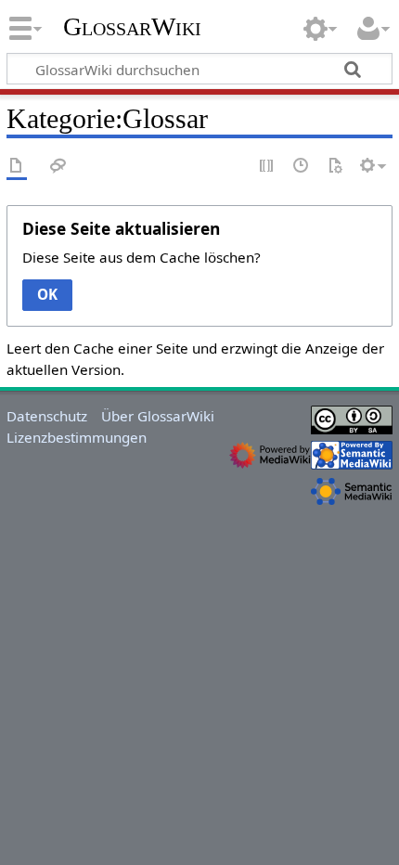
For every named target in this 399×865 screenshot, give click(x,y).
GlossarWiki (132, 27)
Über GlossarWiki (157, 416)
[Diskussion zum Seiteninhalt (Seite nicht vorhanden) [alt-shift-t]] (58, 166)
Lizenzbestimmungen (76, 437)
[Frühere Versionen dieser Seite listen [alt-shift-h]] (301, 166)
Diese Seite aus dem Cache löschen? (141, 257)
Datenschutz (46, 416)
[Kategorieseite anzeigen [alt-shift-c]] (16, 166)
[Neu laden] (335, 166)
